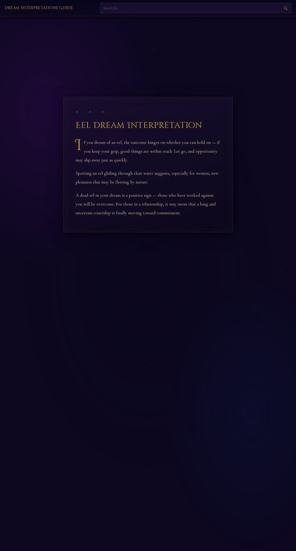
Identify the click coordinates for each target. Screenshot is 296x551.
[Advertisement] (148, 51)
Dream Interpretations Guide (39, 7)
